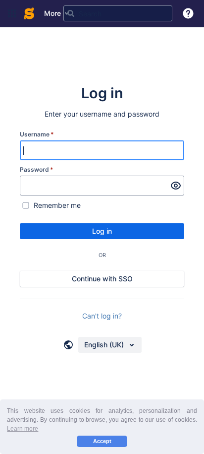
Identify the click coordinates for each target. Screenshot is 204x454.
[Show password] (176, 186)
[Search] (71, 13)
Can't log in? (102, 316)
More (52, 13)
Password (36, 169)
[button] (12, 13)
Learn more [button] (22, 428)
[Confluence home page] (29, 13)
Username (37, 134)
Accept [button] (102, 441)
